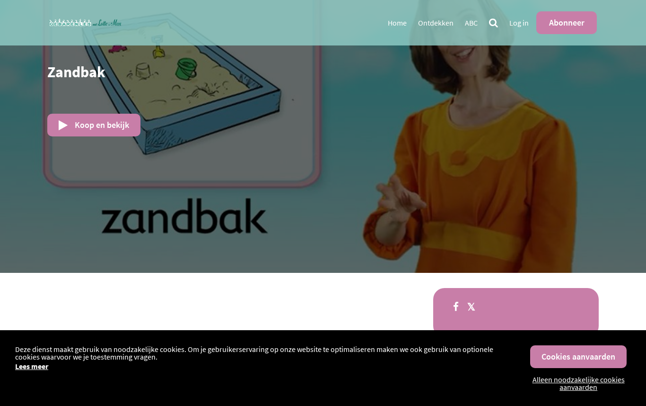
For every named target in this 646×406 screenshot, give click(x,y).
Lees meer (31, 366)
